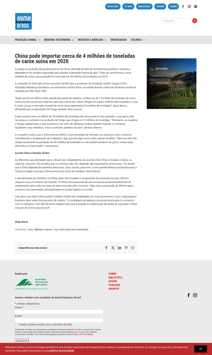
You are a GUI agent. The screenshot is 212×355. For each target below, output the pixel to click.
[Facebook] (189, 295)
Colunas (48, 229)
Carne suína (64, 229)
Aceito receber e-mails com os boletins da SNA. (46, 324)
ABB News (39, 229)
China (73, 229)
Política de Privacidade (82, 334)
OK (200, 348)
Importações (82, 229)
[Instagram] (195, 295)
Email (19, 315)
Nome (19, 307)
